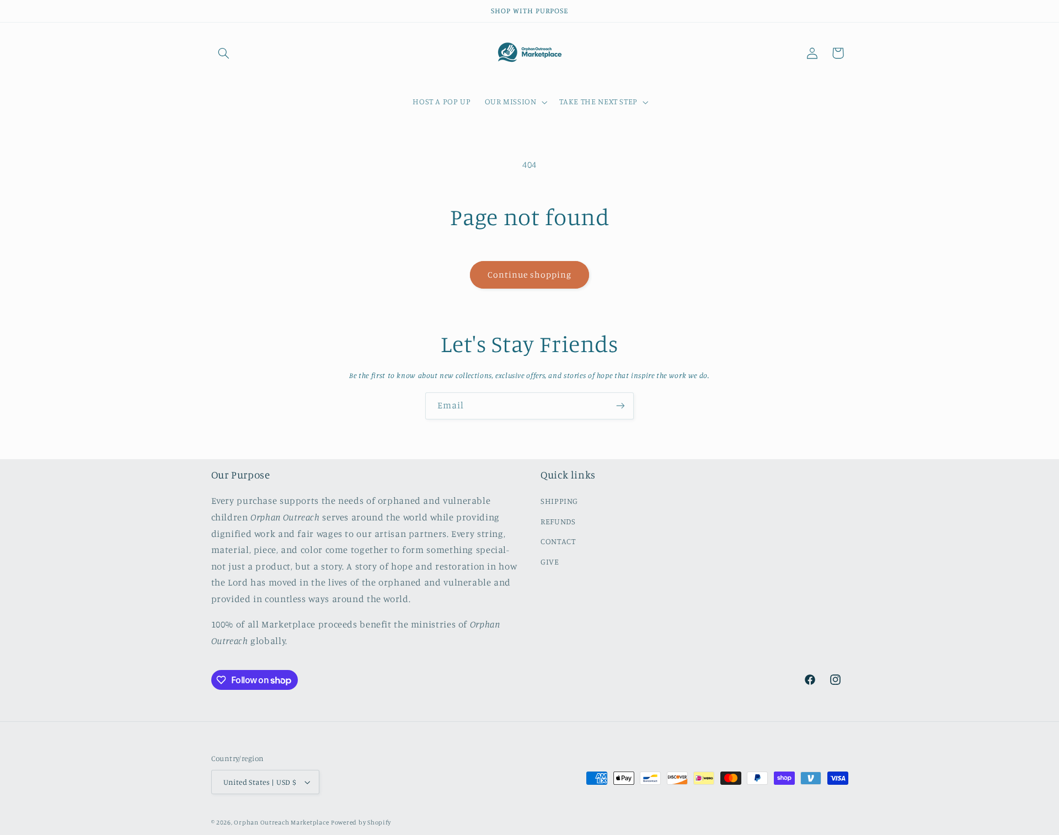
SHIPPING (559, 501)
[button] (224, 53)
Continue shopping (530, 274)
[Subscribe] (620, 405)
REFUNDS (558, 521)
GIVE (550, 561)
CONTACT (558, 541)
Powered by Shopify (361, 822)
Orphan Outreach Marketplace (281, 822)
